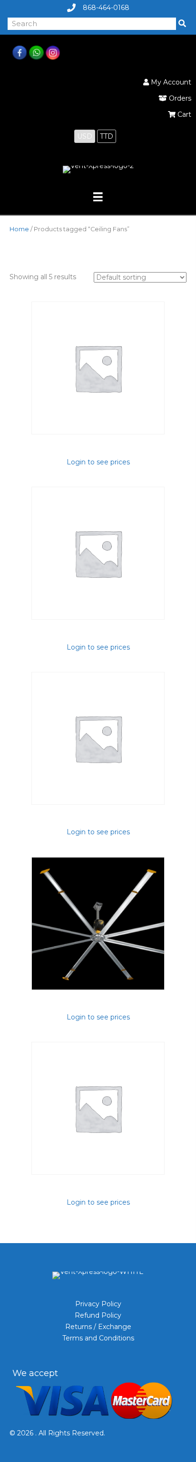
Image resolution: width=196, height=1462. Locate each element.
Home (19, 229)
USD (84, 136)
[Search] (182, 24)
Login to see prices (98, 462)
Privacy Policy (98, 1304)
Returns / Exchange (98, 1326)
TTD (106, 136)
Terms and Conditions (98, 1338)
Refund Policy (98, 1315)
